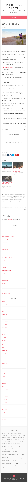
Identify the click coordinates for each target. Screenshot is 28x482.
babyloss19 (19, 433)
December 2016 (5, 396)
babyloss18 (8, 197)
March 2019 (4, 311)
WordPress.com (14, 479)
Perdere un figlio (5, 242)
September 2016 (5, 406)
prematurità (9, 463)
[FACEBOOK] (14, 476)
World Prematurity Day (6, 293)
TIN (7, 465)
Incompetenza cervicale (6, 270)
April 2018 (4, 344)
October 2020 (4, 301)
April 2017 (4, 383)
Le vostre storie (5, 273)
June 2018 (4, 337)
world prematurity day (6, 467)
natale (20, 458)
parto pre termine (13, 460)
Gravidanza (4, 267)
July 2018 (4, 334)
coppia (16, 439)
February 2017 (4, 389)
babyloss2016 (5, 435)
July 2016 (4, 412)
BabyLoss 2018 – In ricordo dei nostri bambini (7, 207)
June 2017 (4, 376)
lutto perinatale (14, 201)
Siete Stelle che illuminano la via (8, 236)
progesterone (13, 463)
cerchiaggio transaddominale (18, 437)
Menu (15, 17)
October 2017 (4, 363)
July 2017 (4, 373)
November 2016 (5, 399)
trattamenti (12, 466)
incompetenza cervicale (14, 6)
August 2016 (4, 409)
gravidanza (4, 443)
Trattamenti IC (4, 286)
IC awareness (18, 443)
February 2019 (4, 314)
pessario (21, 461)
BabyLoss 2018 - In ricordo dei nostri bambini (7, 184)
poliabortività (4, 463)
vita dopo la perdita (19, 466)
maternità (17, 458)
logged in (9, 219)
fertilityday (19, 439)
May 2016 (4, 419)
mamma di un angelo (13, 458)
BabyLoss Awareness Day (10, 194)
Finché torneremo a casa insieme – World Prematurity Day (20, 208)
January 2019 (4, 317)
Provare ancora (5, 249)
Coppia (3, 260)
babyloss (3, 197)
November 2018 (5, 324)
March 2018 (4, 347)
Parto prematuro (5, 280)
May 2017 (4, 380)
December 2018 (5, 321)
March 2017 (4, 386)
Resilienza (4, 283)
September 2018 (5, 331)
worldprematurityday (15, 467)
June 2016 (4, 415)
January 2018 (4, 353)
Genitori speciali (5, 264)
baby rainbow (19, 435)
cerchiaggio (9, 437)
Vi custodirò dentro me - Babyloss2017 (17, 170)
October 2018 (4, 327)
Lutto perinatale (19, 194)
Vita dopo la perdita (10, 196)
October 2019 (4, 308)
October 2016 (4, 402)
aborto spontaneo (21, 196)
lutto (19, 455)
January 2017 (4, 393)
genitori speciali (8, 441)
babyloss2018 (13, 197)
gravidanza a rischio (11, 443)
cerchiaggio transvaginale (8, 439)
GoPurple (22, 441)
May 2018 (4, 340)
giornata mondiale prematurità (16, 441)
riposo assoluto (24, 463)
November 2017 (5, 360)
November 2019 (5, 304)
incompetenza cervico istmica (7, 199)
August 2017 (4, 370)
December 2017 (5, 357)
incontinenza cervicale (18, 199)
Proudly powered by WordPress (10, 478)
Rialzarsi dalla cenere (6, 246)
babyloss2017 (10, 435)
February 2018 (4, 350)
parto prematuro (20, 201)
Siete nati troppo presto (7, 67)
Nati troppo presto (5, 239)
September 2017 (5, 366)
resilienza (18, 463)
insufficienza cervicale (6, 201)
